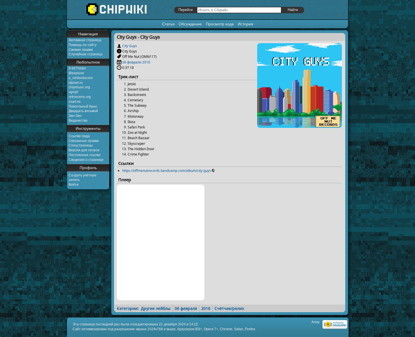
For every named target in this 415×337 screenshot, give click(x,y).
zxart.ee (75, 102)
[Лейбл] (119, 56)
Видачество (78, 120)
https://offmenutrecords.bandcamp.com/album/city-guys (166, 170)
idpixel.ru (76, 83)
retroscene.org (80, 97)
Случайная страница (85, 54)
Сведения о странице (86, 160)
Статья (168, 24)
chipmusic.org (79, 87)
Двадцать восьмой (83, 111)
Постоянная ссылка (85, 155)
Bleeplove (76, 73)
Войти (73, 185)
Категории (127, 308)
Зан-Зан (75, 116)
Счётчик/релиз (229, 308)
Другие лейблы (156, 308)
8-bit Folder (77, 68)
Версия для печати (84, 150)
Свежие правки (81, 50)
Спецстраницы (81, 145)
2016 (146, 62)
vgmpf (73, 92)
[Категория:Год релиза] (119, 62)
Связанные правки (84, 141)
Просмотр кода (220, 24)
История (245, 24)
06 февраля (131, 62)
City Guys (129, 45)
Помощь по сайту (83, 45)
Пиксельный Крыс (83, 106)
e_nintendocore (81, 78)
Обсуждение (190, 24)
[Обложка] (299, 125)
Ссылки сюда (79, 136)
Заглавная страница (85, 40)
